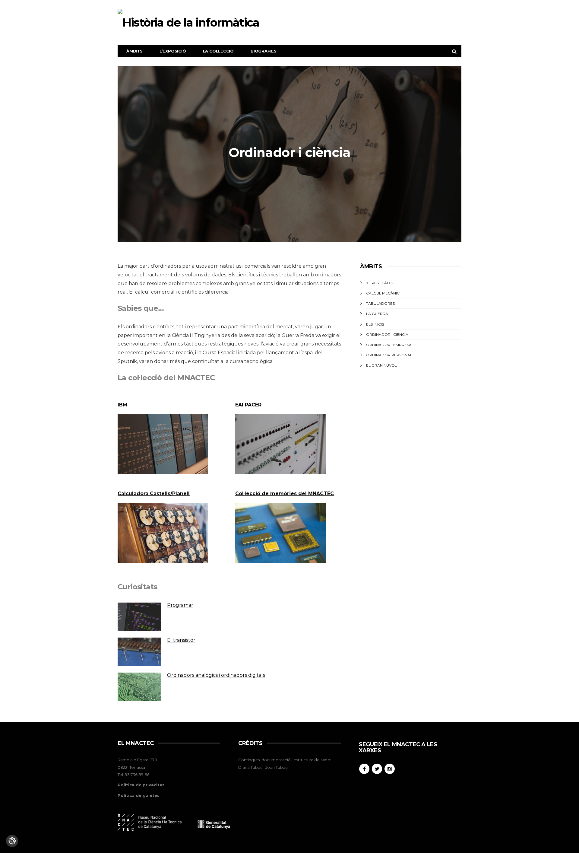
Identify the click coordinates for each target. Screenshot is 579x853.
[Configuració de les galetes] (12, 841)
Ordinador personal (389, 355)
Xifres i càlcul (381, 283)
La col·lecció (218, 51)
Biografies (264, 51)
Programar (180, 605)
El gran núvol (381, 365)
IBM (122, 405)
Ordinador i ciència (387, 334)
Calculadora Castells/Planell (154, 493)
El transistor (181, 640)
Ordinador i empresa (389, 344)
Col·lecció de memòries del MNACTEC (284, 493)
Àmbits (134, 51)
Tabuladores (380, 303)
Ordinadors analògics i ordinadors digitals (216, 675)
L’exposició (173, 51)
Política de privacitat (141, 784)
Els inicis (375, 324)
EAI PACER (248, 405)
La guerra (377, 313)
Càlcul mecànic (383, 293)
